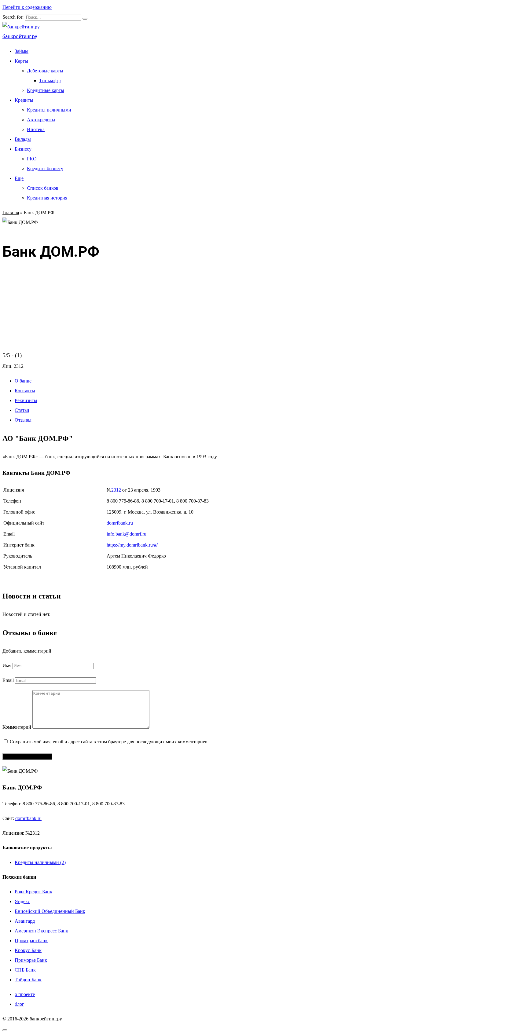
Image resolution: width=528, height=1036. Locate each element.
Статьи (22, 410)
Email (8, 680)
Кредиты (24, 100)
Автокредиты (41, 119)
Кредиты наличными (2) (40, 862)
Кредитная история (47, 197)
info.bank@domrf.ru (126, 533)
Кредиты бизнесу (45, 168)
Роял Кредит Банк (33, 891)
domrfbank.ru (120, 522)
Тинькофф (50, 80)
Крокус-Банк (28, 950)
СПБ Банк (25, 969)
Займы (21, 51)
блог (19, 1004)
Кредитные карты (45, 90)
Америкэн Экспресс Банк (41, 930)
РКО (32, 158)
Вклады (23, 139)
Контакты (25, 390)
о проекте (25, 994)
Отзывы (23, 420)
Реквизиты (26, 400)
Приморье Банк (31, 960)
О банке (23, 380)
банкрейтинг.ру (19, 36)
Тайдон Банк (28, 979)
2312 (116, 489)
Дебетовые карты (45, 70)
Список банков (42, 188)
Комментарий (16, 727)
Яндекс (22, 901)
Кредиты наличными (49, 109)
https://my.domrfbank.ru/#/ (132, 544)
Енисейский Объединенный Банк (50, 911)
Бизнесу (23, 149)
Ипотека (36, 129)
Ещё (19, 178)
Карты (21, 61)
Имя (6, 665)
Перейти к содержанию (27, 7)
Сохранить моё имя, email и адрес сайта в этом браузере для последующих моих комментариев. (109, 741)
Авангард (25, 921)
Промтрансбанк (31, 940)
